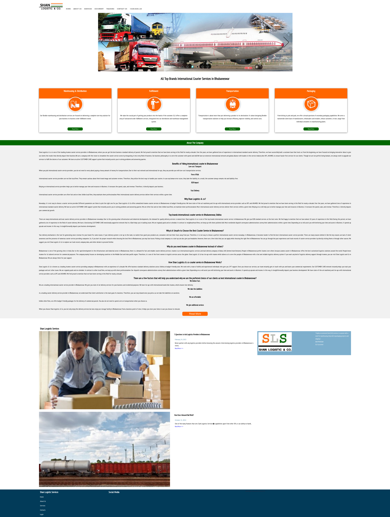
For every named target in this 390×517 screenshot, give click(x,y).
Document (99, 9)
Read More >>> (179, 348)
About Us (77, 9)
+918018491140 (136, 9)
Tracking (110, 9)
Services (88, 9)
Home (68, 9)
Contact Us (122, 9)
